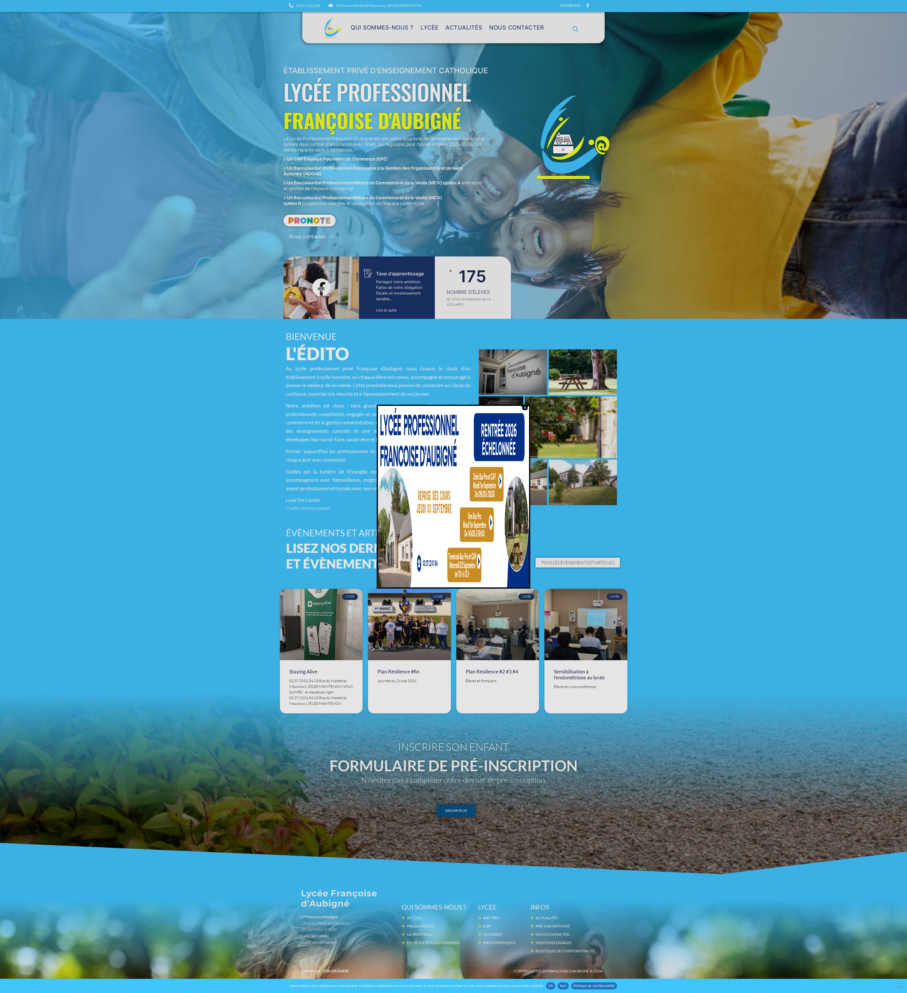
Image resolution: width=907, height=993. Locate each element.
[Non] (899, 986)
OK (550, 986)
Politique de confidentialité (594, 986)
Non (563, 986)
